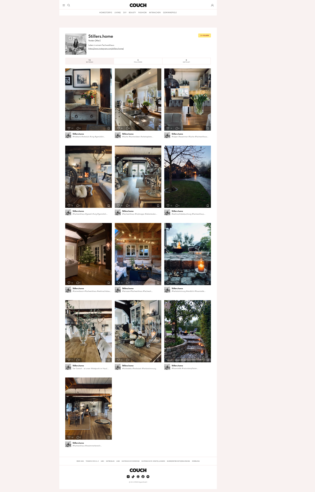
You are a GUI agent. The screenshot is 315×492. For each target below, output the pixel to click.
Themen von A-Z (92, 461)
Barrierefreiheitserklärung (178, 461)
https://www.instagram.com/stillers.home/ (106, 48)
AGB (118, 461)
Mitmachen (155, 13)
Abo (102, 461)
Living (118, 13)
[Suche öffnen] (68, 5)
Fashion (142, 13)
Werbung (196, 461)
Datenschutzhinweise (131, 461)
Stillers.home (78, 134)
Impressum (110, 461)
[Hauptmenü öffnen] (63, 5)
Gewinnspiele (170, 13)
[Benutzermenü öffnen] (212, 5)
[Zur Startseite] (138, 5)
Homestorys (105, 13)
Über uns (80, 461)
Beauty (132, 13)
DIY (124, 13)
